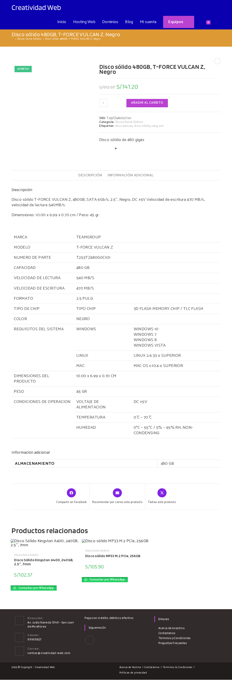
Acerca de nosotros (171, 628)
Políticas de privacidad (133, 673)
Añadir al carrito (147, 102)
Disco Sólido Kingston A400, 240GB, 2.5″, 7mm (43, 562)
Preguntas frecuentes (172, 643)
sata (154, 126)
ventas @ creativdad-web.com (48, 653)
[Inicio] (13, 39)
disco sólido (142, 126)
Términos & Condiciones (178, 667)
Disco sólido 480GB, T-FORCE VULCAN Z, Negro (72, 39)
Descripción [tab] (90, 175)
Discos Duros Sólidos (129, 122)
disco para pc (124, 126)
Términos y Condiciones (174, 638)
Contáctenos (166, 633)
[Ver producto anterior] (217, 61)
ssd (161, 126)
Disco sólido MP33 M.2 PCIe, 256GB (112, 556)
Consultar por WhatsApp (36, 588)
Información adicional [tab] (130, 175)
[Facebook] (89, 639)
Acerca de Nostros (130, 667)
